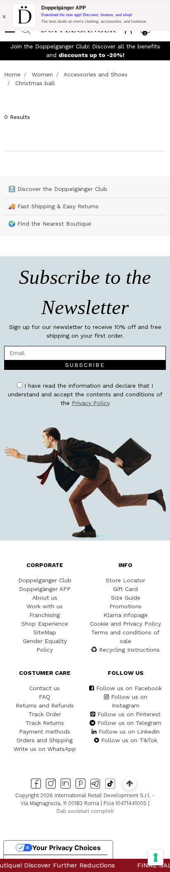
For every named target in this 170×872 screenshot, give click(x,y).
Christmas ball (35, 83)
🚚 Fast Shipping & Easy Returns (53, 206)
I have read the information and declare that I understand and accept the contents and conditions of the (85, 394)
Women (42, 74)
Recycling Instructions (129, 649)
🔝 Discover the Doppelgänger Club (57, 189)
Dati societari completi (85, 811)
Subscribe (85, 365)
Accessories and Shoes (96, 74)
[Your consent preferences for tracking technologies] (155, 857)
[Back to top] (129, 783)
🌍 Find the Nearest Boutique (49, 223)
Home (12, 74)
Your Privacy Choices (66, 847)
